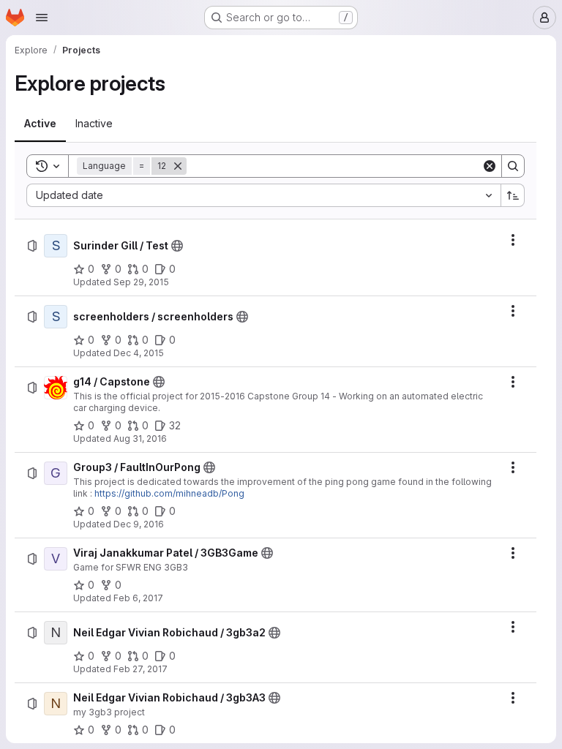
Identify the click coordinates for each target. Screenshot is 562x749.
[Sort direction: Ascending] (513, 195)
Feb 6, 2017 (138, 597)
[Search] (513, 166)
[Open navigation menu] (41, 17)
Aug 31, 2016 (140, 438)
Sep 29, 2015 (141, 281)
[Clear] (489, 166)
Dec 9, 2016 (138, 524)
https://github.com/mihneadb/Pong (169, 493)
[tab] (40, 123)
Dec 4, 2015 (138, 352)
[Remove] (178, 166)
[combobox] (263, 195)
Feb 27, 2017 (140, 668)
